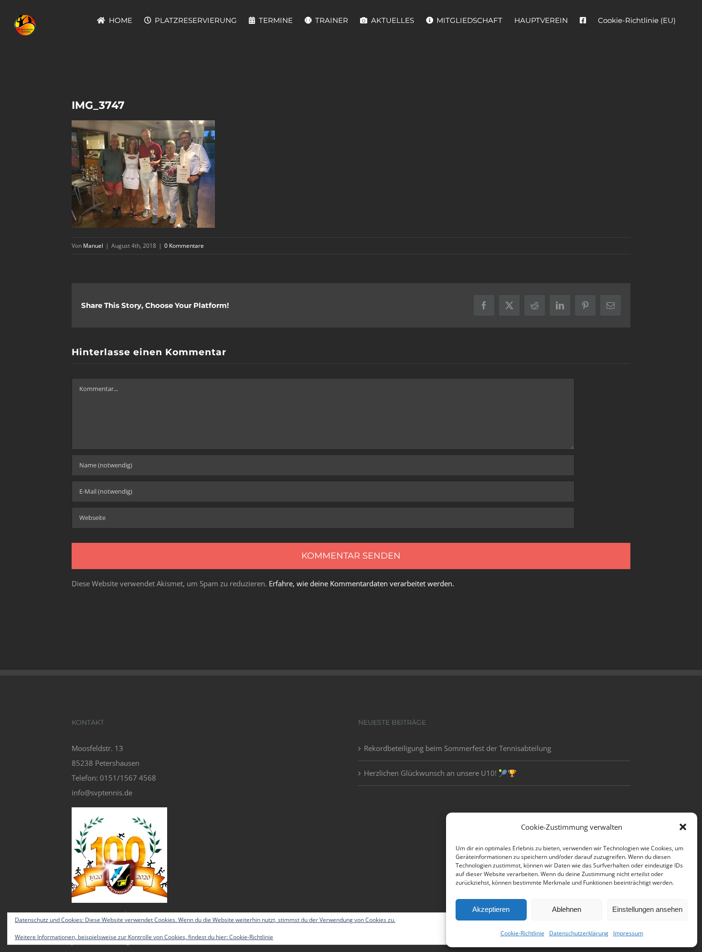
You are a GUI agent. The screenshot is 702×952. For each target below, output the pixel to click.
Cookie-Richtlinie (522, 933)
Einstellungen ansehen (647, 909)
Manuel (93, 246)
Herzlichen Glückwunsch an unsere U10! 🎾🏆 (440, 773)
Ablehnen (566, 909)
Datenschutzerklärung (578, 933)
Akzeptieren (491, 909)
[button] (683, 827)
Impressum (628, 933)
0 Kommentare (184, 246)
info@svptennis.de (102, 792)
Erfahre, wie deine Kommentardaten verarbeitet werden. (361, 583)
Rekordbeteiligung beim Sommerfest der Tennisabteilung (457, 748)
